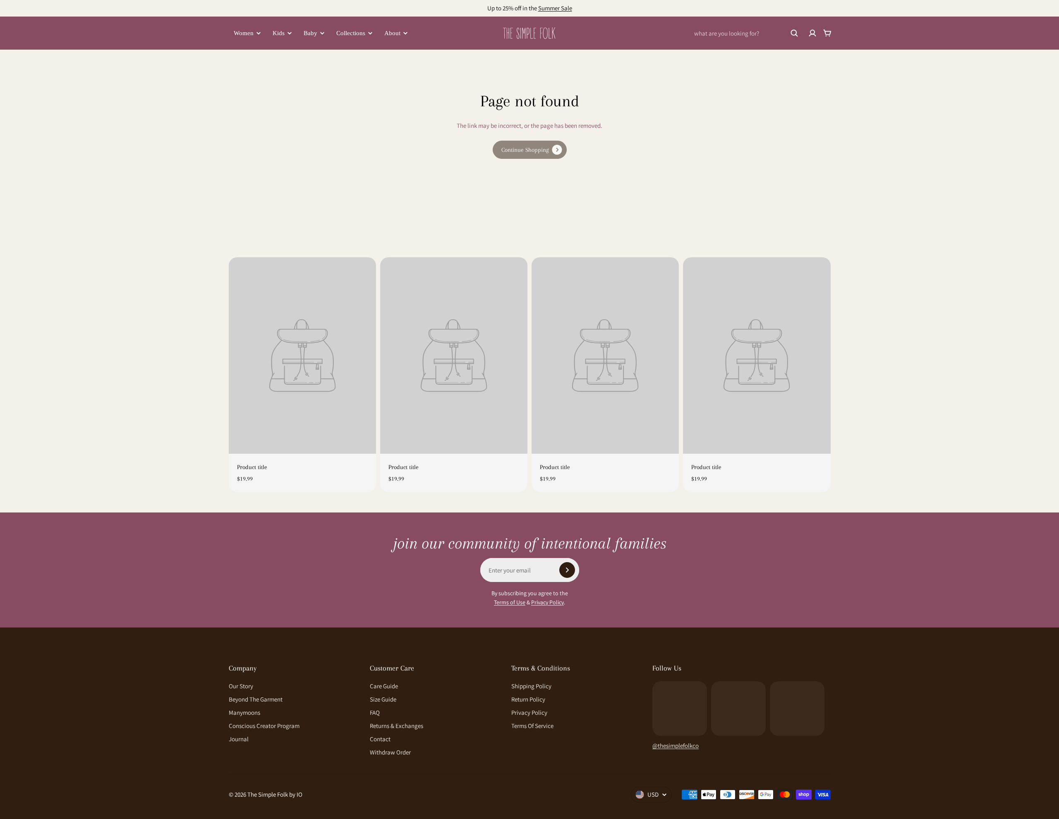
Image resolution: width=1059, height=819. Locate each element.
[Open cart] (827, 33)
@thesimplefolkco (675, 746)
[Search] (794, 33)
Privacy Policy (547, 602)
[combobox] (746, 33)
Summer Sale (555, 8)
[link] (530, 150)
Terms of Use (509, 602)
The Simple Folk (267, 794)
